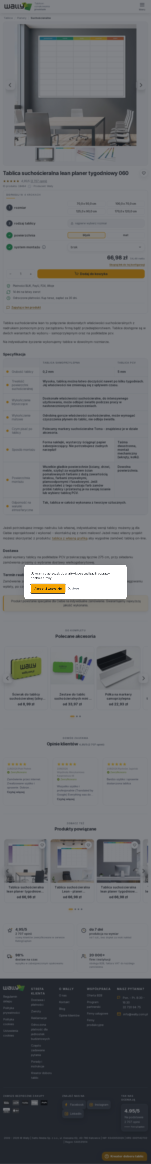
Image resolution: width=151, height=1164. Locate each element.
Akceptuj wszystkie (48, 588)
